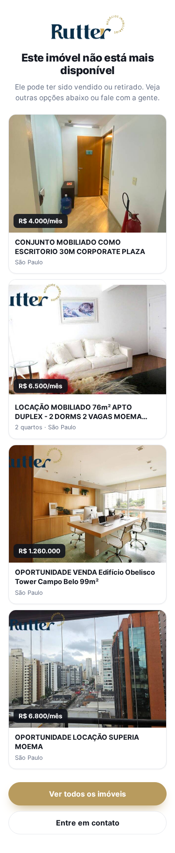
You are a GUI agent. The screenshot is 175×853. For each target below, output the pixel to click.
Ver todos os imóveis (87, 793)
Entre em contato (87, 822)
